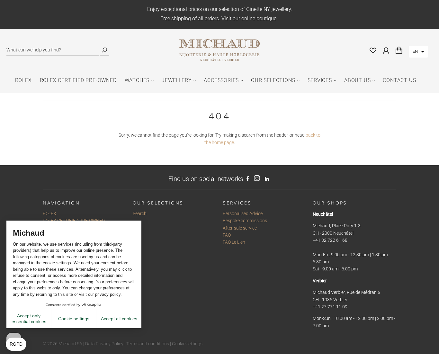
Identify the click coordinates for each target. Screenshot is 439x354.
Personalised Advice (243, 213)
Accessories (221, 80)
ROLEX (23, 80)
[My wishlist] (373, 50)
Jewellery (177, 80)
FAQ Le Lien (234, 242)
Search (140, 213)
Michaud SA (70, 343)
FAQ (227, 235)
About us (357, 80)
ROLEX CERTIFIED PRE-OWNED (78, 80)
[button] (418, 52)
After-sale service (240, 228)
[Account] (386, 50)
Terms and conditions (147, 343)
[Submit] (104, 50)
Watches (137, 80)
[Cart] (399, 50)
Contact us (399, 80)
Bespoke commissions (245, 220)
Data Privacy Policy (104, 343)
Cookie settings (187, 343)
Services (320, 80)
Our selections (273, 80)
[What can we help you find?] (52, 50)
